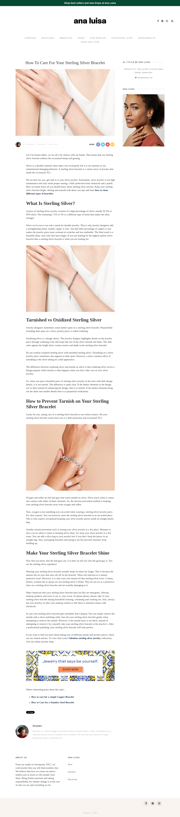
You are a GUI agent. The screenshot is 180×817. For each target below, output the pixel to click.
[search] (172, 21)
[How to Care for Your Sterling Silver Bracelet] (65, 102)
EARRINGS (30, 38)
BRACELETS (66, 38)
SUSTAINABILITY (146, 38)
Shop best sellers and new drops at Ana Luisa (90, 3)
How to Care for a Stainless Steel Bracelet (52, 702)
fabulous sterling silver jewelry (85, 638)
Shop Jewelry (72, 779)
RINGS (81, 38)
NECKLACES (47, 38)
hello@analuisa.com (144, 78)
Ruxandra (29, 144)
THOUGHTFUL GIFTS (122, 38)
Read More (72, 772)
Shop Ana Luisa (90, 42)
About (70, 764)
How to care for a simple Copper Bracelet (52, 697)
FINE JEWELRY (98, 38)
